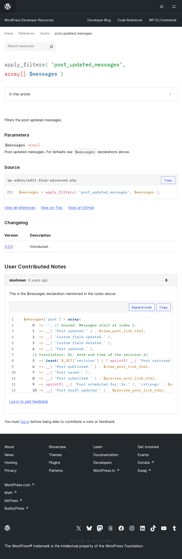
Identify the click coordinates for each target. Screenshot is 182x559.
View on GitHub (81, 207)
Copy (168, 180)
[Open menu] (175, 6)
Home (8, 33)
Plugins (54, 462)
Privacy (10, 470)
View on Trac (52, 207)
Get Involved (148, 447)
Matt (10, 492)
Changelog (16, 222)
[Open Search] (161, 6)
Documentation (105, 455)
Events (143, 455)
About (9, 447)
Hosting (10, 462)
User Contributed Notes (35, 267)
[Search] (51, 46)
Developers (102, 462)
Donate (146, 462)
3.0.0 (8, 246)
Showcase (57, 447)
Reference (26, 33)
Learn (97, 447)
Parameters (16, 135)
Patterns (56, 470)
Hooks (44, 33)
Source (12, 167)
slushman (17, 280)
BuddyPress (16, 508)
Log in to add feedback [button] (28, 401)
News (9, 455)
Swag (144, 470)
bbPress (13, 500)
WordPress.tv (106, 470)
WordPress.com (19, 485)
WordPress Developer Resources (29, 20)
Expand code (142, 307)
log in (25, 421)
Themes (55, 455)
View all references (19, 207)
